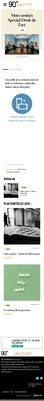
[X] (13, 69)
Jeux (22, 30)
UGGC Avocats (22, 169)
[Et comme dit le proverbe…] (22, 266)
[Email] (10, 69)
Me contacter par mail (13, 172)
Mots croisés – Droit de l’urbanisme (22, 254)
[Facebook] (17, 69)
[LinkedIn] (20, 69)
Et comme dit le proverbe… (17, 310)
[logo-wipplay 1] (37, 395)
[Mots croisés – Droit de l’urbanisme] (22, 209)
